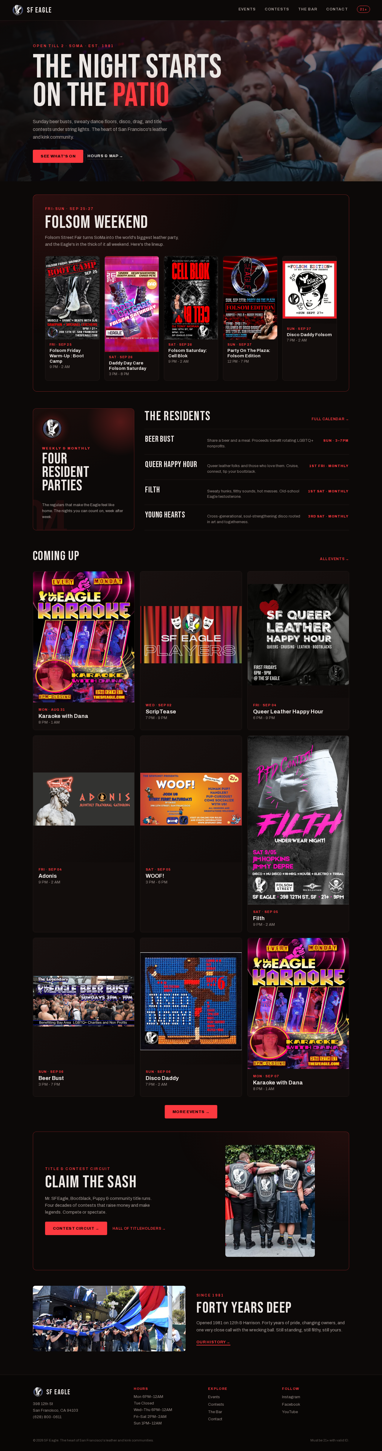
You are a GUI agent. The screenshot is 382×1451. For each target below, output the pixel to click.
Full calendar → (330, 419)
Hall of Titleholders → (139, 1228)
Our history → (213, 1342)
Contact (337, 9)
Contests (277, 9)
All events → (334, 559)
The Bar (307, 9)
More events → (191, 1112)
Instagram (291, 1397)
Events (247, 9)
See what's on (58, 156)
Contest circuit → (76, 1228)
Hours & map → (105, 156)
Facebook (291, 1404)
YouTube (290, 1412)
